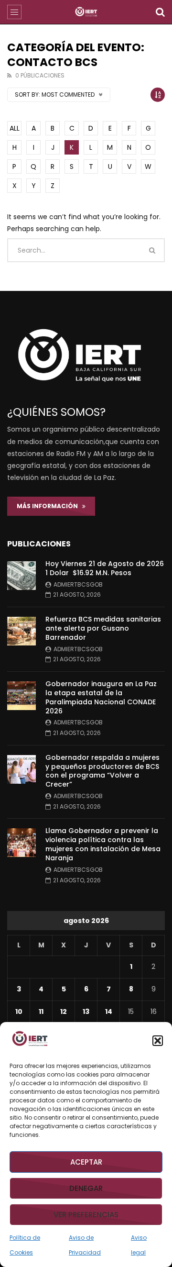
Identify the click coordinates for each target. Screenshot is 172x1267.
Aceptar (86, 1162)
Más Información (49, 506)
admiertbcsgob (78, 584)
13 (86, 1011)
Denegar (86, 1188)
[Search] (160, 12)
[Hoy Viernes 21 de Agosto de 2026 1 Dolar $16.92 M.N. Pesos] (21, 575)
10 (18, 1011)
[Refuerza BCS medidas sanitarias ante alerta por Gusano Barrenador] (21, 631)
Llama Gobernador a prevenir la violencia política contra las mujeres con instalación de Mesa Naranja (103, 844)
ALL (15, 128)
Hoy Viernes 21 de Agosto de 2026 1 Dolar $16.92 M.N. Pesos (104, 568)
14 (108, 1011)
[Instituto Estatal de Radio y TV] (86, 12)
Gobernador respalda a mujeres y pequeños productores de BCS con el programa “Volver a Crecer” (102, 771)
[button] (157, 1040)
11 (41, 1011)
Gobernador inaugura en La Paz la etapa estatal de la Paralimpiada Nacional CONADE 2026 (101, 697)
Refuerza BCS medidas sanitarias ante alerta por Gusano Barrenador (103, 628)
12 (63, 1011)
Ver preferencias (86, 1215)
